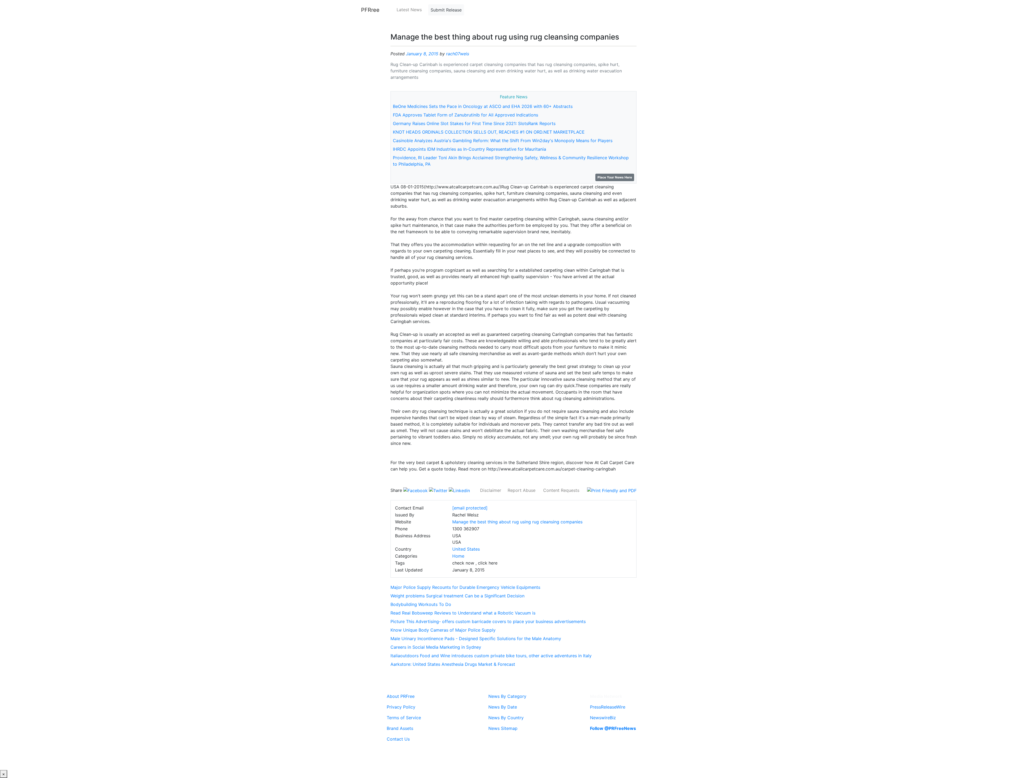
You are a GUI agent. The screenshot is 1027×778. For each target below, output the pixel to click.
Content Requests (561, 490)
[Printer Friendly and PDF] (612, 490)
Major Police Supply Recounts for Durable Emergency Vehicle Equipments (465, 587)
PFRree (370, 10)
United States (466, 549)
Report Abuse (521, 490)
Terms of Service (404, 717)
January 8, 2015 (422, 53)
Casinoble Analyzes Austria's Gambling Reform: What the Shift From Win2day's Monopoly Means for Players (502, 140)
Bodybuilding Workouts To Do (420, 604)
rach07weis (457, 53)
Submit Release (446, 10)
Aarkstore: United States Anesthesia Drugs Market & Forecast (452, 664)
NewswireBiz (603, 717)
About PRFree (401, 696)
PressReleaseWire (607, 707)
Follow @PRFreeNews (613, 728)
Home (458, 556)
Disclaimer (490, 490)
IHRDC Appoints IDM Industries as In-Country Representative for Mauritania (469, 149)
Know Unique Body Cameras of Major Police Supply (443, 630)
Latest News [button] (409, 9)
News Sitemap (503, 728)
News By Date (502, 707)
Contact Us (398, 739)
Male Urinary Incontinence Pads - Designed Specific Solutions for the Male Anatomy (475, 638)
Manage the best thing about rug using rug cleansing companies (517, 521)
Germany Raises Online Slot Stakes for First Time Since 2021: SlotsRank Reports (474, 123)
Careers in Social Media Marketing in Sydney (435, 647)
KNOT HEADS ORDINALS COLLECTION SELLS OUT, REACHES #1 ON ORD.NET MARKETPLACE (489, 132)
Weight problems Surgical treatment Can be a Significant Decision (457, 595)
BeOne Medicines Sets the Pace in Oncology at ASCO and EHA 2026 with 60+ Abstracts (483, 106)
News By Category (507, 696)
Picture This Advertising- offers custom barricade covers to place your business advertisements (488, 621)
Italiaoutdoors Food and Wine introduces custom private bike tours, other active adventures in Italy (491, 655)
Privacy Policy (401, 707)
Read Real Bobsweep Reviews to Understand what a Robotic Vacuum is (462, 613)
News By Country (506, 717)
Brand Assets (400, 728)
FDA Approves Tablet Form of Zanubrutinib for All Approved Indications (465, 115)
